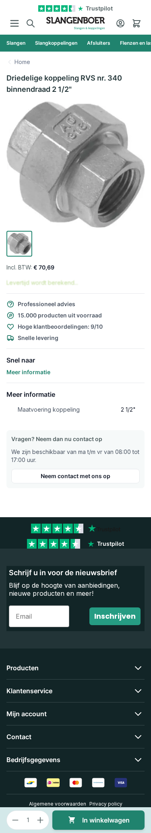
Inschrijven (115, 616)
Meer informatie (28, 372)
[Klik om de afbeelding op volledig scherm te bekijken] (75, 165)
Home (22, 61)
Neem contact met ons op (75, 475)
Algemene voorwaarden (57, 804)
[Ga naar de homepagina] (75, 23)
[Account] (120, 23)
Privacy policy (105, 804)
